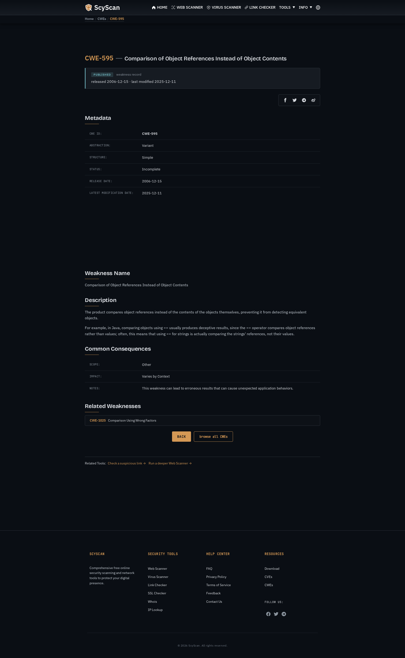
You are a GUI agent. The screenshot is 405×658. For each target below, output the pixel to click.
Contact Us (214, 601)
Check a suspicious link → (127, 463)
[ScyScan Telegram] (283, 614)
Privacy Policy (216, 577)
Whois (152, 601)
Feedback (213, 593)
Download (272, 568)
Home (89, 19)
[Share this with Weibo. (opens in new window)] (313, 100)
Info (303, 7)
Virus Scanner (158, 577)
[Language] (318, 7)
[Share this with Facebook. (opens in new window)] (285, 100)
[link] (89, 18)
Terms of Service (218, 585)
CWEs (102, 19)
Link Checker (157, 585)
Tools (285, 7)
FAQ (209, 568)
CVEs (268, 577)
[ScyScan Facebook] (268, 614)
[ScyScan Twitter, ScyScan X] (276, 614)
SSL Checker (157, 593)
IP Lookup (155, 610)
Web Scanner (157, 568)
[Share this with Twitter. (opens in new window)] (294, 100)
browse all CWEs (213, 436)
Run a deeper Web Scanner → (170, 463)
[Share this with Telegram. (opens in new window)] (304, 100)
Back (181, 436)
